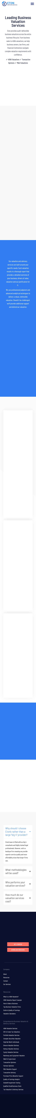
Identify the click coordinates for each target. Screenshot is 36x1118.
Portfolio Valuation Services (11, 1035)
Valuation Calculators (9, 1014)
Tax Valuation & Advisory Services (13, 1089)
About (5, 974)
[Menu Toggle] (32, 3)
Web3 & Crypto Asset (9, 1059)
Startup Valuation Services (11, 1049)
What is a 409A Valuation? (11, 997)
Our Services (7, 984)
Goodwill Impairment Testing (11, 1083)
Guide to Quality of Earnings (11, 1010)
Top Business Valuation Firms (12, 1007)
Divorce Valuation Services (11, 1045)
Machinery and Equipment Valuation (14, 1055)
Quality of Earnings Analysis (11, 1079)
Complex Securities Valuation (11, 1039)
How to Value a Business (10, 1003)
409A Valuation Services (10, 1028)
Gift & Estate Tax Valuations (11, 1032)
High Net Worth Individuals (11, 1042)
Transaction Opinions (9, 1062)
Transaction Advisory (9, 1072)
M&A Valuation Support (10, 1069)
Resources (6, 977)
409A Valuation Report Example (12, 1000)
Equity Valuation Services (10, 1052)
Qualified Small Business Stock (12, 1086)
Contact (5, 981)
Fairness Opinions (8, 1066)
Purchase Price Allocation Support (13, 1076)
